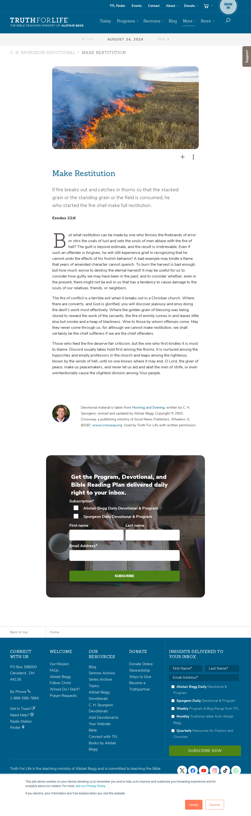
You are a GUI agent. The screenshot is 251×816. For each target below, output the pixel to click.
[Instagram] (214, 770)
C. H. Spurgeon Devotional (42, 53)
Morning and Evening (148, 407)
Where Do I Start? (65, 689)
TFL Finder (117, 6)
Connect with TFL (103, 736)
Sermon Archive (102, 673)
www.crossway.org (107, 425)
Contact (154, 6)
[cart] (208, 6)
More (187, 21)
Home (54, 632)
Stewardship (139, 670)
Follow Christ (60, 682)
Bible (93, 730)
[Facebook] (193, 770)
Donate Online (141, 664)
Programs (126, 21)
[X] (182, 770)
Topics (94, 685)
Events (137, 6)
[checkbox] (124, 512)
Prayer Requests (63, 695)
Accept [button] (193, 804)
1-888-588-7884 (24, 698)
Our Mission (59, 664)
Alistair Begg (60, 676)
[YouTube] (204, 770)
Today (105, 21)
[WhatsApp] (236, 770)
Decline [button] (215, 804)
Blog (173, 21)
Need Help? (20, 715)
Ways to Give (140, 676)
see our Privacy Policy (90, 786)
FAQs (54, 670)
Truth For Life (47, 22)
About (170, 6)
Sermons (151, 21)
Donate (189, 6)
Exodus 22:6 (64, 218)
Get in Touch (21, 708)
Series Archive (100, 679)
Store (206, 21)
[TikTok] (225, 770)
